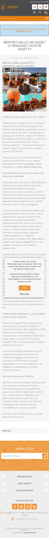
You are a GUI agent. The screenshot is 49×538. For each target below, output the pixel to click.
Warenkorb (45, 12)
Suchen (46, 18)
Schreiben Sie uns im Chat (26, 519)
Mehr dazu (24, 294)
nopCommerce (29, 533)
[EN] (40, 6)
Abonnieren (44, 456)
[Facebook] (15, 506)
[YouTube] (21, 506)
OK (24, 288)
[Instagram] (28, 506)
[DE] (45, 6)
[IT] (34, 6)
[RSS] (34, 506)
